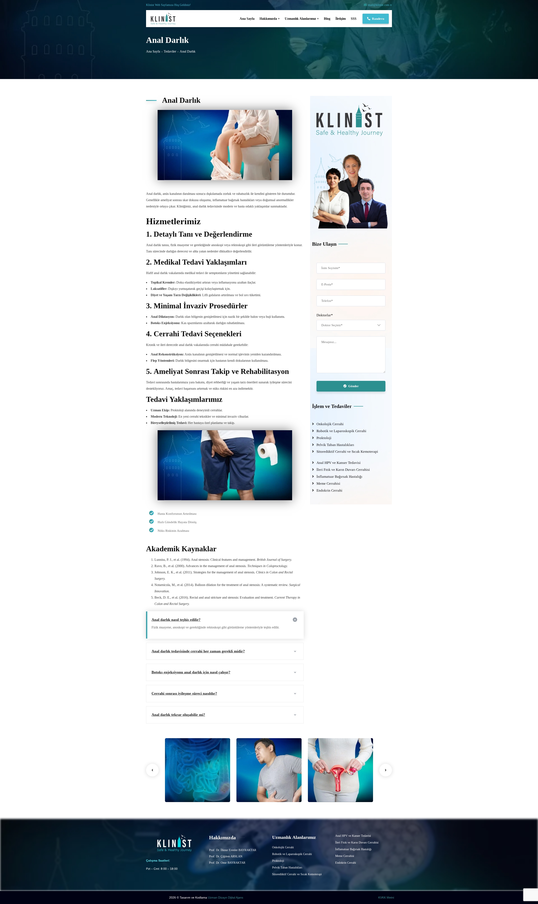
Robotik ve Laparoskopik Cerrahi (341, 431)
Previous (152, 770)
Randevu (378, 18)
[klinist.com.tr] (163, 19)
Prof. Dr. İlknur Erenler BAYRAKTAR (232, 850)
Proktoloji (323, 438)
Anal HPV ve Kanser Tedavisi (338, 463)
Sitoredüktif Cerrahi (184, 793)
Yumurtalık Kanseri (330, 787)
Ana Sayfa (153, 51)
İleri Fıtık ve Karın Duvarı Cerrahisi (343, 470)
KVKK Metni (386, 897)
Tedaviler (170, 51)
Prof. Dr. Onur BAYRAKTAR (227, 862)
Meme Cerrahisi (328, 484)
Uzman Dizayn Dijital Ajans (226, 897)
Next (385, 770)
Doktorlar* (324, 315)
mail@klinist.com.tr (380, 5)
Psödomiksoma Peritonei (191, 787)
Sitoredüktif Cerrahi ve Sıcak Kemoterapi (347, 452)
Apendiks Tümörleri (259, 787)
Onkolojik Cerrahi (330, 424)
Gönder (353, 386)
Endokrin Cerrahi (329, 490)
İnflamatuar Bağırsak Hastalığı (339, 477)
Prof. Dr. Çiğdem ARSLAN (225, 856)
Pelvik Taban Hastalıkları (335, 445)
